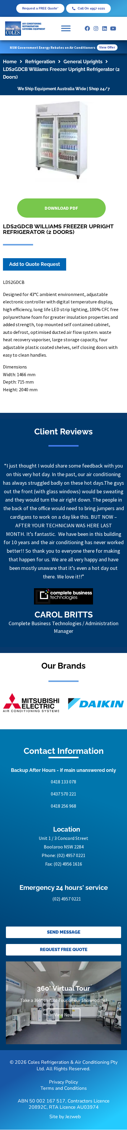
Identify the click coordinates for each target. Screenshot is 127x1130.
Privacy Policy (63, 1082)
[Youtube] (113, 28)
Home (10, 61)
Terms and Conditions (63, 1088)
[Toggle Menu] (66, 28)
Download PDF (61, 208)
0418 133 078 (63, 782)
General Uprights (83, 61)
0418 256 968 (63, 806)
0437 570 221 (63, 794)
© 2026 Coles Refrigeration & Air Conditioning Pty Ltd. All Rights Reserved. (64, 1065)
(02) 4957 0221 (71, 855)
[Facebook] (87, 28)
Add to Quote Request (34, 264)
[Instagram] (96, 28)
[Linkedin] (104, 28)
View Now (63, 1015)
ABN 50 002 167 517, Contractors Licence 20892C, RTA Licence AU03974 (64, 1104)
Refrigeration (40, 61)
